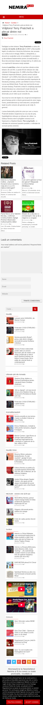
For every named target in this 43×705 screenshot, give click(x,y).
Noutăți (9, 314)
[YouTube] (24, 662)
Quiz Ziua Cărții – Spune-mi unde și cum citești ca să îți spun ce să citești (24, 632)
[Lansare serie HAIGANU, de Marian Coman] (10, 324)
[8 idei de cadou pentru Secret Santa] (10, 524)
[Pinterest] (34, 662)
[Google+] (19, 662)
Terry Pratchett (8, 38)
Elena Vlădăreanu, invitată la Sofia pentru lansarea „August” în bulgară (25, 428)
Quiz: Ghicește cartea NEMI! (24, 621)
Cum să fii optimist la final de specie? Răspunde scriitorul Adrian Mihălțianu (32, 183)
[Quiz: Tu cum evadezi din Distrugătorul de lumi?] (10, 655)
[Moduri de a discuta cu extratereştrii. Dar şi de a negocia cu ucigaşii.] (28, 212)
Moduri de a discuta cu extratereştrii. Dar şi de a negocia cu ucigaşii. (31, 216)
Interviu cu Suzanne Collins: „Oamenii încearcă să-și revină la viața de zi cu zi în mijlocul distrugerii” (9, 184)
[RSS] (29, 662)
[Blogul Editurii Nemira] (21, 10)
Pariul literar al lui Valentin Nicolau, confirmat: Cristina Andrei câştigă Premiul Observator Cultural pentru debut (10, 218)
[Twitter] (14, 662)
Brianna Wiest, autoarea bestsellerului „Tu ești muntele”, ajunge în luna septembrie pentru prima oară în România (24, 458)
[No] (41, 690)
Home (7, 23)
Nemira (12, 34)
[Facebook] (9, 662)
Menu (21, 17)
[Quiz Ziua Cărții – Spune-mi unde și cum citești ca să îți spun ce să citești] (10, 636)
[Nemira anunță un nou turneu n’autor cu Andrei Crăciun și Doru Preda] (10, 422)
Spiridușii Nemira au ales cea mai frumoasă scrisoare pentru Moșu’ (25, 574)
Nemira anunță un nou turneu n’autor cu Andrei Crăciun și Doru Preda (24, 418)
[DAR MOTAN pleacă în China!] (10, 568)
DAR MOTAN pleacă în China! (25, 562)
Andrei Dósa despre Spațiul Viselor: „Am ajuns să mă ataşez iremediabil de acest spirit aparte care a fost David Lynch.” (24, 483)
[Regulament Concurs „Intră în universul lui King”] (10, 646)
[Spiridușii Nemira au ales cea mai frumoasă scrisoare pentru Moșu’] (10, 577)
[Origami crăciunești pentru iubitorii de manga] (10, 515)
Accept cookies (32, 702)
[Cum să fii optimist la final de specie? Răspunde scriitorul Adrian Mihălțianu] (28, 178)
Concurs (9, 617)
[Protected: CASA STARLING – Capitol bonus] (10, 333)
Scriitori (14, 23)
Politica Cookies (15, 702)
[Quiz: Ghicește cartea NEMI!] (10, 626)
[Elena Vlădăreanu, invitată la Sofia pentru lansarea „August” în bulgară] (10, 431)
